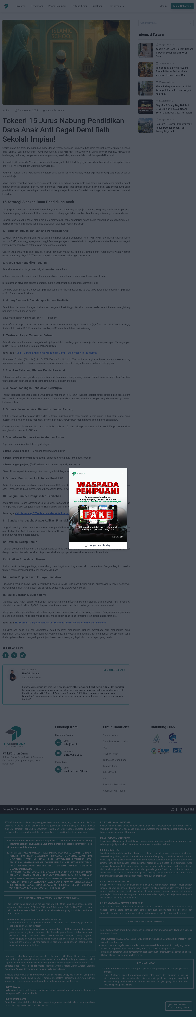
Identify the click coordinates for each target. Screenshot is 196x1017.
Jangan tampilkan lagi (100, 545)
